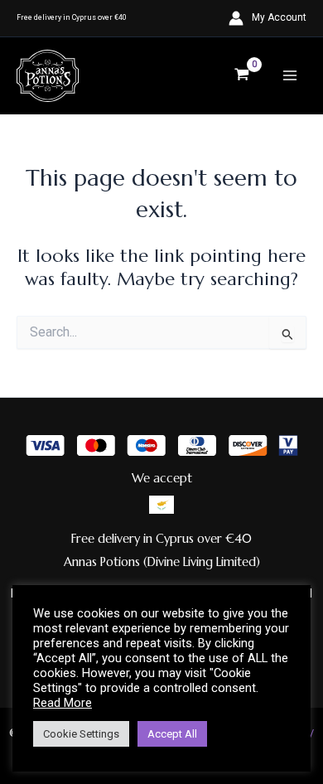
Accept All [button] (172, 734)
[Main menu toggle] (289, 75)
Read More (62, 702)
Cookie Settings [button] (81, 734)
